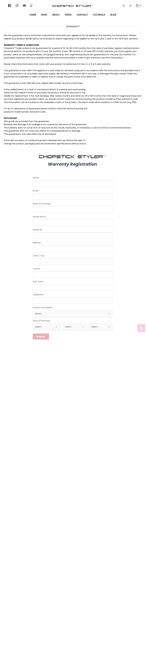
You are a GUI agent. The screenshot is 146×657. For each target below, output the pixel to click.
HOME (33, 14)
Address (37, 242)
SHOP (44, 14)
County (36, 268)
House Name (39, 216)
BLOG (113, 14)
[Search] (122, 5)
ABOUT (56, 14)
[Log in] (129, 5)
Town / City (38, 255)
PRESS (68, 14)
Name (36, 177)
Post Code (38, 281)
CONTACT (82, 14)
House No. (37, 229)
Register (40, 336)
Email (36, 190)
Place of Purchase (42, 203)
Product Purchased (42, 307)
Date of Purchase (41, 320)
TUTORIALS (99, 14)
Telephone (38, 294)
